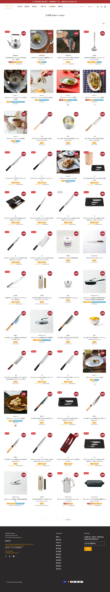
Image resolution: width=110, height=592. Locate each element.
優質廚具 (27, 6)
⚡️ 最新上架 (42, 6)
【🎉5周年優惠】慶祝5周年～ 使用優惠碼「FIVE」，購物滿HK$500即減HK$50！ (55, 1)
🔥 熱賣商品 (52, 6)
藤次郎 (15, 295)
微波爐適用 (18, 101)
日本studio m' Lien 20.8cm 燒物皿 (94, 377)
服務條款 (58, 557)
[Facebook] (6, 556)
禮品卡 (58, 537)
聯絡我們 (58, 566)
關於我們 (58, 563)
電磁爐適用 (103, 302)
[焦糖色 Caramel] (15, 425)
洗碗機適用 (44, 62)
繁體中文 (90, 6)
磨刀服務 (58, 551)
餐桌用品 (34, 6)
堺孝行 (15, 335)
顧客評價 (8, 541)
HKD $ (82, 6)
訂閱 (88, 549)
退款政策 (58, 554)
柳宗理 (94, 55)
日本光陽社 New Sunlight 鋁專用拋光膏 (68, 258)
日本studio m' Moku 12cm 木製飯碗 (16, 138)
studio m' (15, 95)
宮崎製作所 (15, 55)
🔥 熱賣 (61, 100)
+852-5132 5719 (9, 551)
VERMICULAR (94, 295)
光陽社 (68, 255)
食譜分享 (58, 569)
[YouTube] (13, 556)
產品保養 (58, 548)
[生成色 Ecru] (68, 104)
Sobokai (68, 176)
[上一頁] (41, 518)
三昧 (42, 136)
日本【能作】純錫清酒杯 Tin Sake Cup (68, 297)
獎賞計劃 (60, 6)
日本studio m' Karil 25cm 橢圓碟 (68, 97)
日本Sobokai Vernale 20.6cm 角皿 (68, 178)
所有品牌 (19, 6)
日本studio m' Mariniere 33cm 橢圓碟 (94, 97)
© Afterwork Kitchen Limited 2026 (14, 582)
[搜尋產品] (101, 6)
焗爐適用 (22, 101)
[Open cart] (105, 7)
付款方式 (58, 542)
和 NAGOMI (94, 255)
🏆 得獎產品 (94, 62)
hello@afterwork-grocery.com (12, 552)
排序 (103, 23)
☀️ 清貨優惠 (11, 62)
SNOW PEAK (68, 497)
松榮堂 (42, 295)
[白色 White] (94, 104)
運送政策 (58, 545)
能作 (68, 136)
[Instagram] (9, 556)
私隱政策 (58, 560)
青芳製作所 (42, 55)
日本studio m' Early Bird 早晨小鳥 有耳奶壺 (42, 97)
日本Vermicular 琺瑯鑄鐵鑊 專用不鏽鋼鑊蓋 (42, 337)
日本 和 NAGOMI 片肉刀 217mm (94, 258)
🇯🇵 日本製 (16, 62)
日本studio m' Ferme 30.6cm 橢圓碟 (15, 418)
